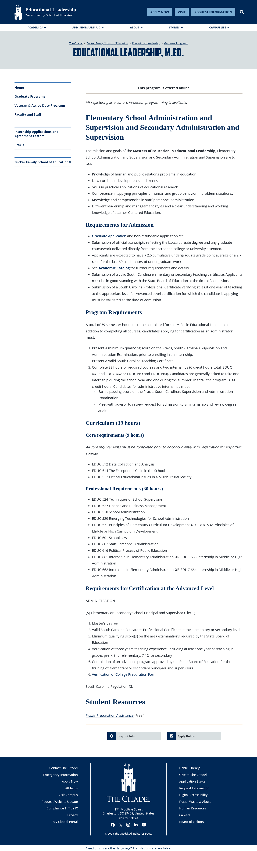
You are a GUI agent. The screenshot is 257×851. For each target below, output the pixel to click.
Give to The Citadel (193, 775)
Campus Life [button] (217, 27)
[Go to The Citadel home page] (18, 12)
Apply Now (159, 12)
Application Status (192, 781)
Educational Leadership (50, 9)
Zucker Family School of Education (49, 15)
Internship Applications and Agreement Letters (36, 134)
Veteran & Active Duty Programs (40, 105)
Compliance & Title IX (62, 808)
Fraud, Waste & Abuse (195, 801)
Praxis (19, 145)
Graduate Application (109, 235)
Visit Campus (68, 795)
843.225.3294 (128, 818)
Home (19, 87)
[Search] (242, 12)
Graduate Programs (30, 96)
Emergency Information (60, 775)
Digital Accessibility (193, 795)
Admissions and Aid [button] (86, 27)
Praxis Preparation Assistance (110, 715)
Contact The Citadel (63, 768)
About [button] (134, 27)
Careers (184, 815)
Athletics (71, 788)
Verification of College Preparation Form (124, 674)
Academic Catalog (114, 267)
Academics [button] (35, 27)
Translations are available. (152, 848)
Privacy (72, 815)
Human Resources (192, 808)
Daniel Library (189, 768)
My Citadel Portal (65, 822)
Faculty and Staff (28, 114)
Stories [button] (174, 27)
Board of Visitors (191, 822)
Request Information (213, 12)
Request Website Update (60, 801)
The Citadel (121, 833)
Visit (181, 12)
